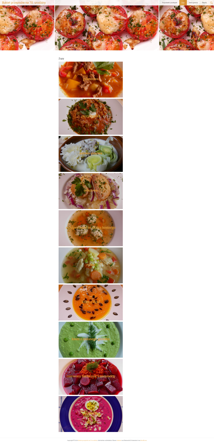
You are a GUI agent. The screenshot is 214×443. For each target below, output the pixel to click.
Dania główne (193, 3)
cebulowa (91, 190)
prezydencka (90, 116)
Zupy (183, 3)
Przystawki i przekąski (169, 3)
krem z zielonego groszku (91, 339)
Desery (204, 3)
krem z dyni (91, 302)
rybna (90, 265)
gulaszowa (91, 79)
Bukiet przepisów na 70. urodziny (24, 2)
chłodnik (90, 413)
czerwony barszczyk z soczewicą (91, 376)
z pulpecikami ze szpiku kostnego (91, 227)
